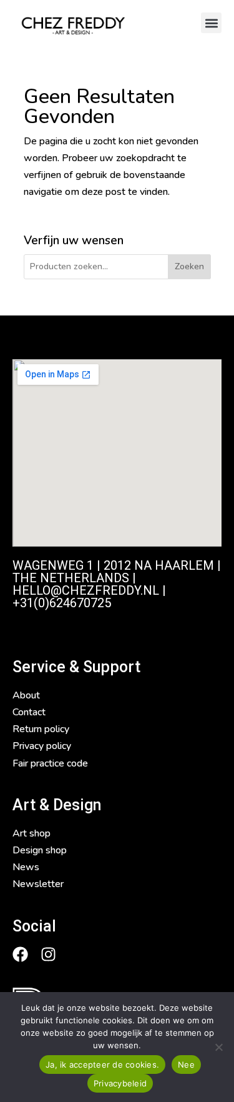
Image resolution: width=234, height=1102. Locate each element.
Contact (29, 712)
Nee (186, 1065)
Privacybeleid (120, 1083)
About (26, 695)
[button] (211, 22)
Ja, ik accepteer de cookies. (102, 1065)
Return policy (40, 729)
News (25, 867)
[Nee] (218, 1047)
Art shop (31, 833)
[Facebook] (20, 954)
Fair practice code (50, 763)
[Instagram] (48, 954)
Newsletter (38, 884)
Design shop (39, 850)
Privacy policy (41, 746)
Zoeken (189, 266)
